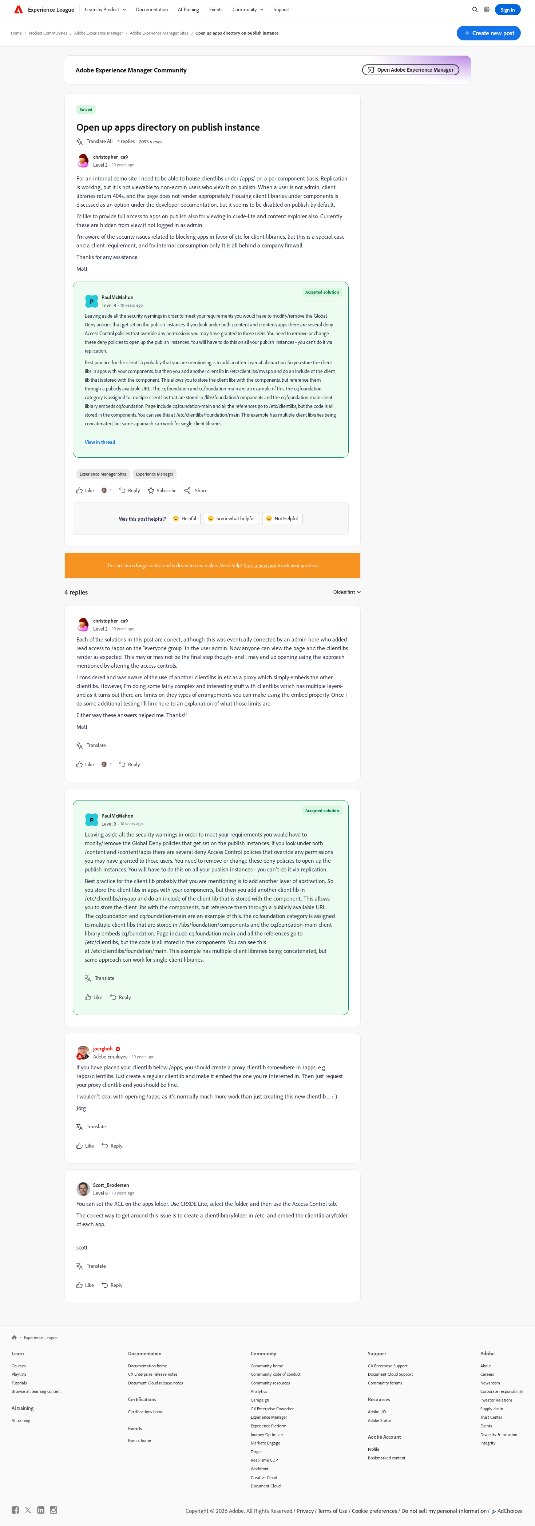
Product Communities (48, 33)
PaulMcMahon (118, 297)
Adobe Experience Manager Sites (159, 33)
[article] (211, 693)
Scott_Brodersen (111, 1185)
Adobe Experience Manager (98, 33)
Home (16, 33)
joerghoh (103, 1048)
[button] (489, 33)
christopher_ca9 (110, 157)
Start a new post (260, 565)
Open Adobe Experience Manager (415, 69)
